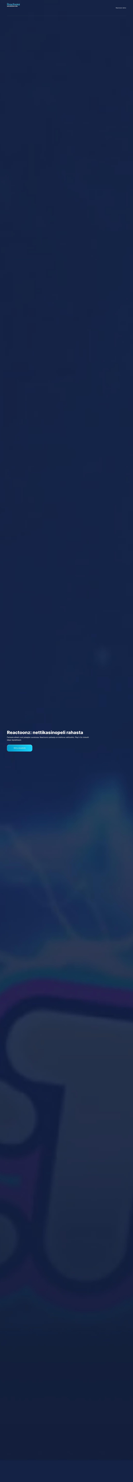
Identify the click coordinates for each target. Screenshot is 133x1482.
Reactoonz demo (121, 8)
